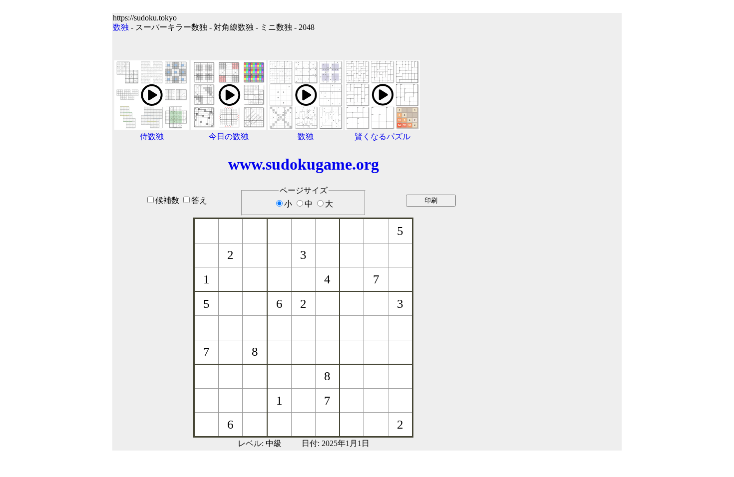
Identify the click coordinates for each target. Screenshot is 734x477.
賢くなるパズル (382, 136)
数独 (121, 27)
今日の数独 (229, 136)
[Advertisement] (558, 225)
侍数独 (152, 136)
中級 (274, 443)
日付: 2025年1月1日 (335, 443)
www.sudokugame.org (303, 164)
